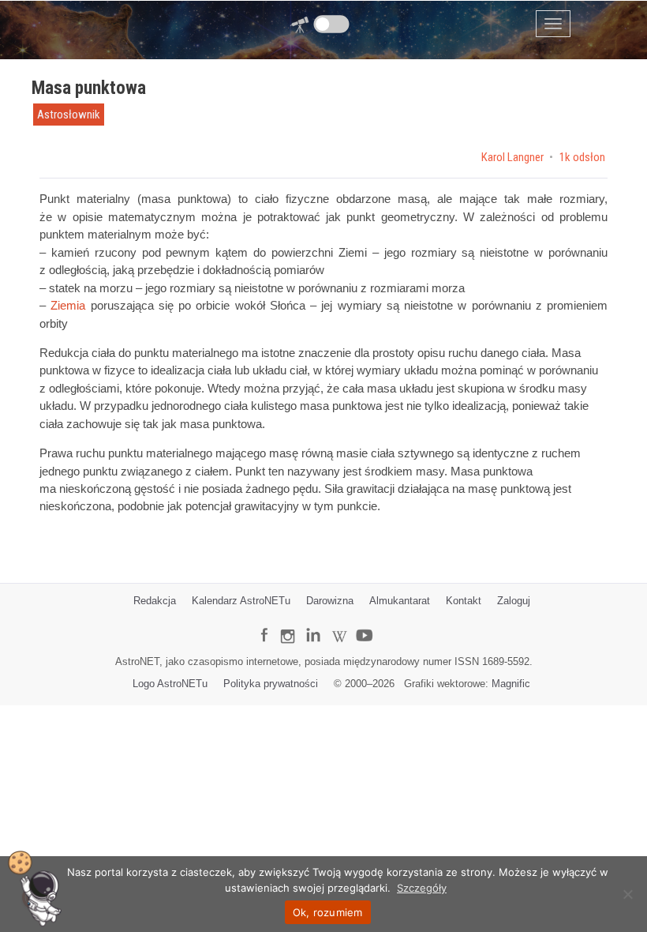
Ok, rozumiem (328, 912)
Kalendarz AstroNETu (241, 601)
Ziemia (67, 305)
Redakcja (154, 601)
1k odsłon (582, 157)
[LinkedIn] (313, 623)
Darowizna (329, 601)
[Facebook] (264, 623)
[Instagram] (287, 629)
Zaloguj (513, 601)
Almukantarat (399, 601)
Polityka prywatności (270, 684)
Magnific (511, 684)
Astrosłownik (68, 114)
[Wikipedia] (339, 624)
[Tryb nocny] (332, 24)
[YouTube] (370, 622)
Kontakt (463, 601)
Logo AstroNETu (170, 684)
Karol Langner (513, 157)
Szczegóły (422, 887)
